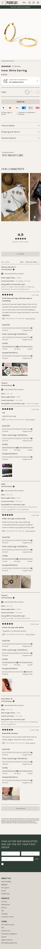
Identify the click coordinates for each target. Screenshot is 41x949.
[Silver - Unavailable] (32, 92)
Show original (30, 318)
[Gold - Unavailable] (27, 92)
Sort (22, 262)
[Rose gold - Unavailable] (38, 92)
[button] (11, 66)
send (36, 859)
